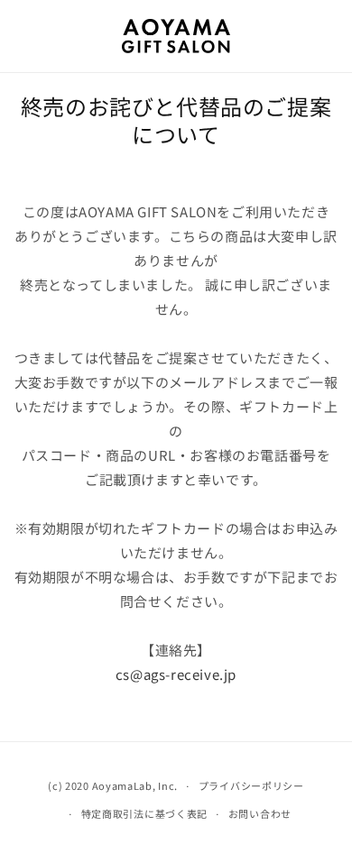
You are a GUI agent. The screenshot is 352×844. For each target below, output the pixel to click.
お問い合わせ (260, 813)
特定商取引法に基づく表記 (144, 813)
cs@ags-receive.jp (176, 674)
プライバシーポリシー (251, 785)
